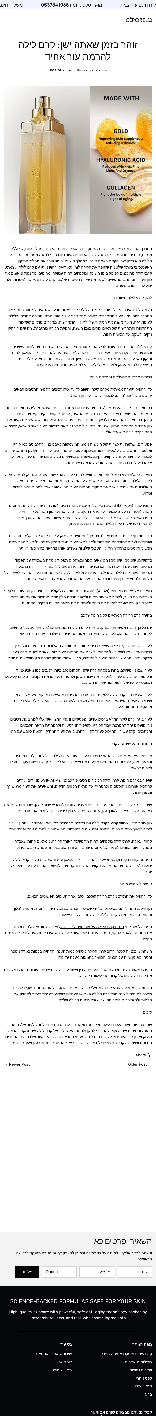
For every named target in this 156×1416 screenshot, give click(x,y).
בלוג (148, 1394)
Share (141, 1055)
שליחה (27, 1272)
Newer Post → (17, 1064)
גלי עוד (66, 1344)
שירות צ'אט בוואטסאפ (54, 1354)
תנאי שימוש (62, 1370)
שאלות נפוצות (140, 1370)
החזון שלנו (143, 1386)
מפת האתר (142, 1344)
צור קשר (65, 1362)
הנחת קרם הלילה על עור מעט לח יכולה (92, 927)
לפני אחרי (144, 1378)
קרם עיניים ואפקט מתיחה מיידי (127, 1354)
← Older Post (140, 1064)
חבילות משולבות (138, 1362)
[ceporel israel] (137, 20)
